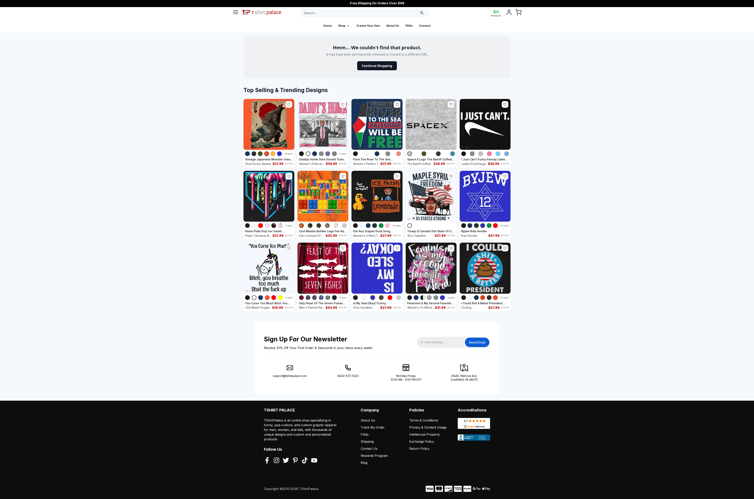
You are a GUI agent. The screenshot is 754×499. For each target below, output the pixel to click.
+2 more (343, 154)
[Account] (509, 12)
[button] (288, 104)
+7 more (289, 225)
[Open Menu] (235, 12)
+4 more (289, 297)
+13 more (504, 225)
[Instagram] (276, 460)
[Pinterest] (295, 460)
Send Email (477, 342)
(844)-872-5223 (348, 375)
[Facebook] (267, 460)
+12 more (396, 225)
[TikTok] (305, 460)
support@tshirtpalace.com (290, 375)
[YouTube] (314, 460)
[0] (518, 12)
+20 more (288, 154)
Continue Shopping (377, 66)
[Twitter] (286, 460)
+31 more (504, 297)
